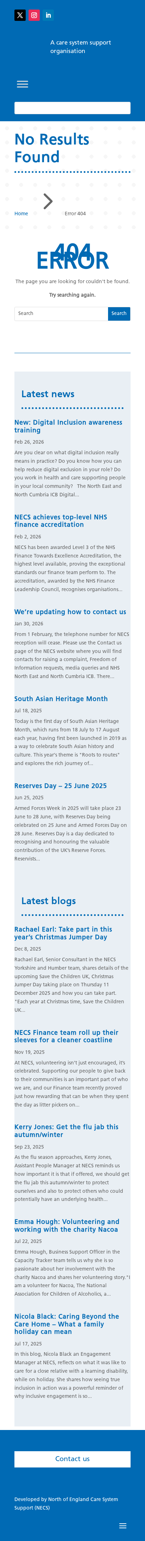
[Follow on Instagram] (34, 15)
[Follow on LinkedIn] (48, 15)
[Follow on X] (20, 15)
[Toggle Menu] (22, 84)
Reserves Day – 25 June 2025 (60, 786)
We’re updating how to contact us (70, 612)
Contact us (72, 1459)
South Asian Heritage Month (61, 699)
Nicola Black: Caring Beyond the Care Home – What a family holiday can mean (66, 1325)
